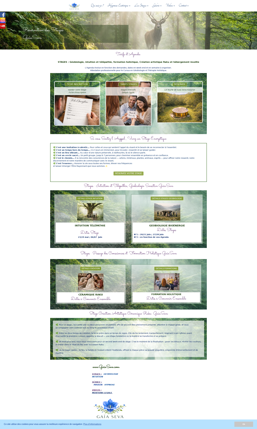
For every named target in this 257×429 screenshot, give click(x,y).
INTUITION (97, 377)
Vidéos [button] (169, 5)
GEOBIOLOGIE (111, 374)
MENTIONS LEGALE (102, 393)
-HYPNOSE (109, 385)
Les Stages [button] (140, 5)
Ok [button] (244, 424)
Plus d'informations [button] (92, 424)
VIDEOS (96, 390)
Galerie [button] (156, 5)
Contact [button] (183, 5)
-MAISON (98, 385)
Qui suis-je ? (97, 5)
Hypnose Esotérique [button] (118, 5)
